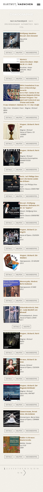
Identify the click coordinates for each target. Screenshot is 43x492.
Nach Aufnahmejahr (18, 21)
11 (28, 469)
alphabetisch (27, 24)
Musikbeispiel (31, 53)
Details (9, 53)
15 (18, 473)
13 (34, 469)
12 (31, 469)
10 (25, 469)
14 (37, 469)
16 (21, 473)
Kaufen (19, 53)
